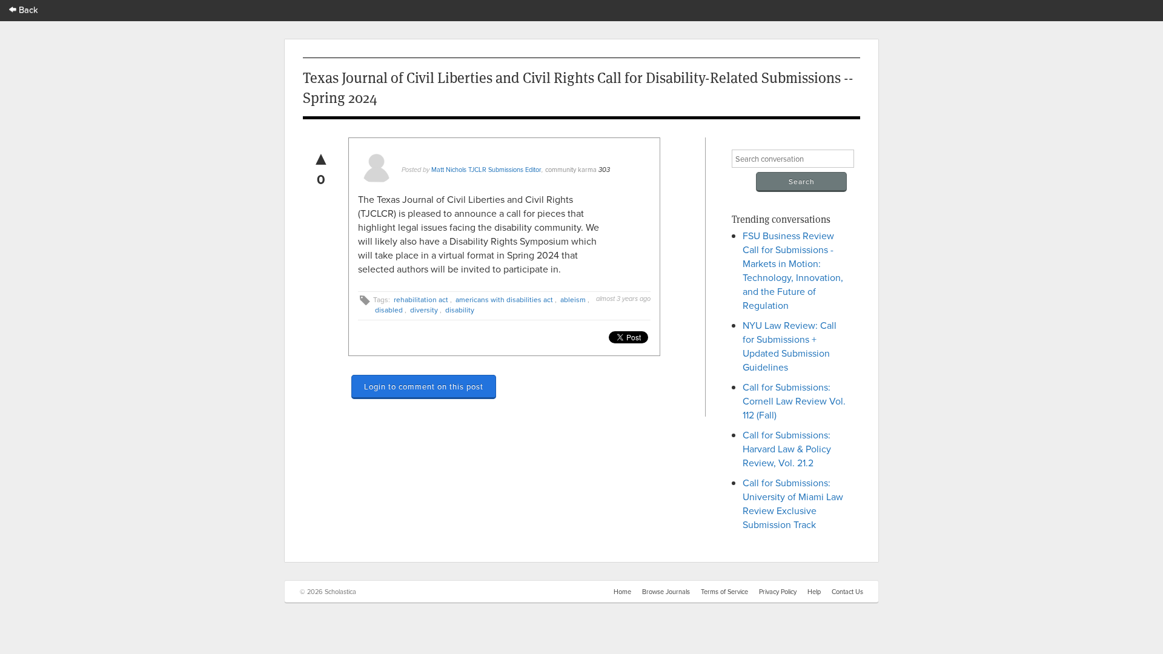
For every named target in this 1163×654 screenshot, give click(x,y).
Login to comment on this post (423, 386)
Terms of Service (724, 591)
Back (27, 9)
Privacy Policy (778, 591)
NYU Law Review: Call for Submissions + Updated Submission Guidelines (790, 346)
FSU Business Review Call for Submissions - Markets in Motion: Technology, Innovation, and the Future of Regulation (793, 270)
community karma (571, 169)
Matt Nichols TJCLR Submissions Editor (486, 169)
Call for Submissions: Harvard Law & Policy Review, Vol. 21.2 (787, 448)
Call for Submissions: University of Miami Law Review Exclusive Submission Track (793, 503)
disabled (389, 310)
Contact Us (847, 591)
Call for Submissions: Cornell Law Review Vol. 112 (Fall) (794, 400)
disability (459, 310)
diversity (424, 310)
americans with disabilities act (504, 299)
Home (622, 591)
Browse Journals (666, 591)
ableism (573, 299)
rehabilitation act (421, 299)
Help (814, 591)
